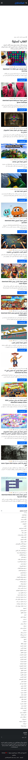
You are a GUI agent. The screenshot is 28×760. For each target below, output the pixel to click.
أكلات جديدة (23, 519)
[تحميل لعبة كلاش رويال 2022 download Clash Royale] (14, 271)
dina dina (24, 67)
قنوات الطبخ (23, 670)
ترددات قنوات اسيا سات (21, 597)
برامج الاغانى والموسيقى (21, 543)
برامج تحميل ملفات (22, 559)
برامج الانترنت (23, 546)
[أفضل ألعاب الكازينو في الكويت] (14, 241)
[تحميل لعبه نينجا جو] (14, 180)
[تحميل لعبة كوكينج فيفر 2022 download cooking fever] (14, 302)
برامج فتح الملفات (22, 570)
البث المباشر (23, 521)
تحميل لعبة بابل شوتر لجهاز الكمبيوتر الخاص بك (15, 131)
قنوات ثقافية (23, 688)
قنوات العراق (23, 672)
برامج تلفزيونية (23, 566)
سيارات (24, 630)
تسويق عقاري (23, 610)
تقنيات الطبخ (23, 612)
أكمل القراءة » (22, 80)
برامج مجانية (23, 574)
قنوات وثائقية (23, 708)
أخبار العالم (23, 517)
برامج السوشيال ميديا (21, 552)
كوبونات (24, 710)
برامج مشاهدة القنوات (21, 577)
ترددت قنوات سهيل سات (21, 606)
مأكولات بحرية (23, 712)
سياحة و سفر (23, 628)
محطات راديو (23, 717)
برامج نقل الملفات (22, 586)
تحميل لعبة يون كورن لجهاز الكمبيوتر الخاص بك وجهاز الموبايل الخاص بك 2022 (14, 432)
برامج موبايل (23, 583)
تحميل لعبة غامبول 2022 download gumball (16, 221)
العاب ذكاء (24, 532)
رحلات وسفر (23, 623)
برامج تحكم (23, 557)
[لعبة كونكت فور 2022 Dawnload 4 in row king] (14, 58)
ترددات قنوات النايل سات (20, 599)
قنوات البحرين (23, 657)
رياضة (25, 626)
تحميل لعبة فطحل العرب (19, 342)
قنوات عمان (23, 694)
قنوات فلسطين (23, 697)
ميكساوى (24, 250)
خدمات (24, 619)
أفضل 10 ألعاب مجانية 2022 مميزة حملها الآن (14, 464)
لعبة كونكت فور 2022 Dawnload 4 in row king (15, 70)
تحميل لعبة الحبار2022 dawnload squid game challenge (15, 101)
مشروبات (24, 719)
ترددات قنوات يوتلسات (21, 603)
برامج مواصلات (23, 581)
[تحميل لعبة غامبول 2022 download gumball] (14, 210)
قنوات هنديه (23, 705)
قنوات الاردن (23, 648)
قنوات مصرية (23, 703)
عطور (25, 639)
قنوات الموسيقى (22, 679)
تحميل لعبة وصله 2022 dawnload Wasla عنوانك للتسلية (14, 495)
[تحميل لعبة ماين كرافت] (14, 151)
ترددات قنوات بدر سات (21, 601)
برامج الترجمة (23, 548)
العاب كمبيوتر (23, 539)
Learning (24, 515)
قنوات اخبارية (23, 646)
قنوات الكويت (23, 674)
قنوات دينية (23, 690)
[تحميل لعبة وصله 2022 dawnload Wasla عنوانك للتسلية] (14, 484)
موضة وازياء (23, 725)
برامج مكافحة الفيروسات (20, 579)
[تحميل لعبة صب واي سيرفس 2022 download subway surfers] (14, 389)
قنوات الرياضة (23, 663)
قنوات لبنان (23, 701)
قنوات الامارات (23, 654)
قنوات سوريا (23, 692)
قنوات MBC (23, 643)
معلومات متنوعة (22, 721)
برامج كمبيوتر (23, 572)
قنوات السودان (23, 668)
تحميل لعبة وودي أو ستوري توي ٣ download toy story (16, 371)
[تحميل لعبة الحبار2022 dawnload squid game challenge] (14, 89)
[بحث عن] (26, 3)
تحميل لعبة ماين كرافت (19, 161)
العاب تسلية (23, 530)
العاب (21, 37)
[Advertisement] (14, 21)
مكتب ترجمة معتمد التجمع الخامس (12, 757)
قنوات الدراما (23, 661)
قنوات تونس (23, 685)
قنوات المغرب (23, 677)
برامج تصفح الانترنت (22, 561)
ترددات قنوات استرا (22, 594)
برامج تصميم (23, 563)
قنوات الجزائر (23, 659)
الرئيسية (24, 37)
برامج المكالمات (22, 555)
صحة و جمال (23, 632)
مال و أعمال (23, 714)
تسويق (24, 608)
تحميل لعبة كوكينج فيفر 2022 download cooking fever (14, 314)
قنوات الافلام (23, 652)
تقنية (25, 614)
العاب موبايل (23, 541)
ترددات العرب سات (22, 588)
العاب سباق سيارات (22, 535)
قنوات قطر (23, 699)
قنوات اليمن (23, 681)
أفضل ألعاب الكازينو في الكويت (17, 252)
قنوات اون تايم (23, 683)
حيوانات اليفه (23, 617)
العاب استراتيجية (22, 528)
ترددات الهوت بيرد (22, 592)
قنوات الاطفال (23, 650)
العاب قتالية (23, 537)
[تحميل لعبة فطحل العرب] (14, 332)
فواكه (25, 641)
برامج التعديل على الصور (21, 550)
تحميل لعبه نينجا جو (21, 191)
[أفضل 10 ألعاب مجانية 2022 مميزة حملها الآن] (14, 452)
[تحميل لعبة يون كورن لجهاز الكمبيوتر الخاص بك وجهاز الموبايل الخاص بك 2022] (14, 421)
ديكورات (24, 621)
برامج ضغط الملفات (22, 568)
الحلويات (24, 523)
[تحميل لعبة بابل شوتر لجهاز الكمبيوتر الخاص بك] (14, 119)
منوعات (24, 723)
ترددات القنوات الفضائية (21, 590)
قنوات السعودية (23, 665)
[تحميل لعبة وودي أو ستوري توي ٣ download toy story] (14, 360)
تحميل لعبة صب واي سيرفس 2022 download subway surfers (16, 401)
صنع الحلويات (23, 637)
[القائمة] (2, 3)
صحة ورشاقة (23, 634)
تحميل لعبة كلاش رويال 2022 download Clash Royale (14, 282)
